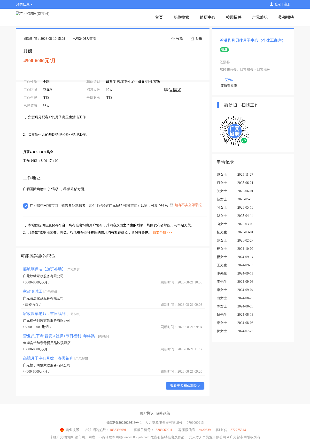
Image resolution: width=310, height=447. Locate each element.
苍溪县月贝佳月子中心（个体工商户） (253, 40)
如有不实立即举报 (188, 205)
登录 (277, 4)
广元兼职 (260, 17)
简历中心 (207, 17)
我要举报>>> (162, 232)
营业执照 (72, 430)
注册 (287, 4)
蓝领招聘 (286, 17)
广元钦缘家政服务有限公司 (43, 276)
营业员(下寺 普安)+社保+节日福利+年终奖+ (66, 336)
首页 (159, 17)
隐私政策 (163, 413)
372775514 (238, 430)
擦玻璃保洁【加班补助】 (51, 269)
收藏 (179, 38)
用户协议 (147, 413)
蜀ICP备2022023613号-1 (124, 422)
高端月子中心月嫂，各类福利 (55, 358)
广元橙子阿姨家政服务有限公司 (46, 320)
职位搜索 (181, 17)
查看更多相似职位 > (185, 386)
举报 (198, 38)
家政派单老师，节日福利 (51, 314)
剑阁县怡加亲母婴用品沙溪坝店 (46, 343)
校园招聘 (233, 17)
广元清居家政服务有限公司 (43, 298)
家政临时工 (40, 291)
